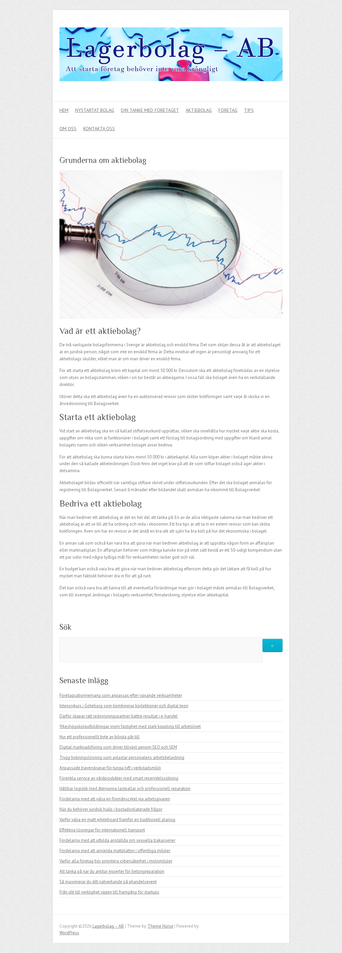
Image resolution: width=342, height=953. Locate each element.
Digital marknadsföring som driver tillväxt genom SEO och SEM (118, 747)
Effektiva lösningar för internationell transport (102, 830)
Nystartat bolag (94, 110)
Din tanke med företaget (150, 110)
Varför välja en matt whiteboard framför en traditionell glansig (117, 819)
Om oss (67, 129)
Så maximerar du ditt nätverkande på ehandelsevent (108, 882)
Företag (227, 110)
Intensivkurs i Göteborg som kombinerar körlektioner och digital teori (123, 706)
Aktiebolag (199, 110)
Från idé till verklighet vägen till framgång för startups (109, 892)
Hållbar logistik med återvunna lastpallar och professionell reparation (124, 788)
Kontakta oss (99, 129)
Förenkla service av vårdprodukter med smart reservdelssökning (118, 778)
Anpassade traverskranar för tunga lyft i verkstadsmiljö (110, 768)
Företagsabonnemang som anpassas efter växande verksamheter (120, 695)
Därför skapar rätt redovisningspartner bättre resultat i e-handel (118, 716)
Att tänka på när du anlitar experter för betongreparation (111, 871)
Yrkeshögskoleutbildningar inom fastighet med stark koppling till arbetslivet (130, 726)
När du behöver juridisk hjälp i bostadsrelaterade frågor (110, 809)
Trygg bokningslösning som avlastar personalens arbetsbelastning (121, 757)
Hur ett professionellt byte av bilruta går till (99, 737)
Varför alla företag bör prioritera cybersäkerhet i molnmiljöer (115, 861)
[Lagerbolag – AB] (171, 55)
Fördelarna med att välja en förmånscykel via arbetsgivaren (114, 799)
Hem (63, 110)
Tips (249, 110)
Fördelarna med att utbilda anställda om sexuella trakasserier (117, 840)
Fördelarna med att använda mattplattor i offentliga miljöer (114, 850)
